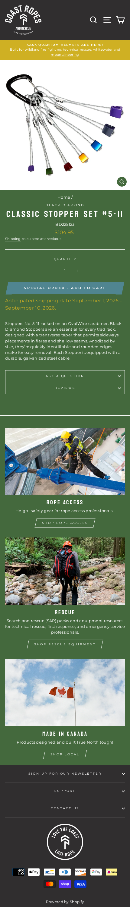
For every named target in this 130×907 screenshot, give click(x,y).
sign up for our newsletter (65, 773)
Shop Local (65, 754)
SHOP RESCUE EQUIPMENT (65, 644)
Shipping (13, 239)
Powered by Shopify (65, 901)
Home (63, 197)
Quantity (65, 259)
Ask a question (65, 376)
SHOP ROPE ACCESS (65, 523)
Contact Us (65, 808)
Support (64, 790)
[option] (65, 50)
